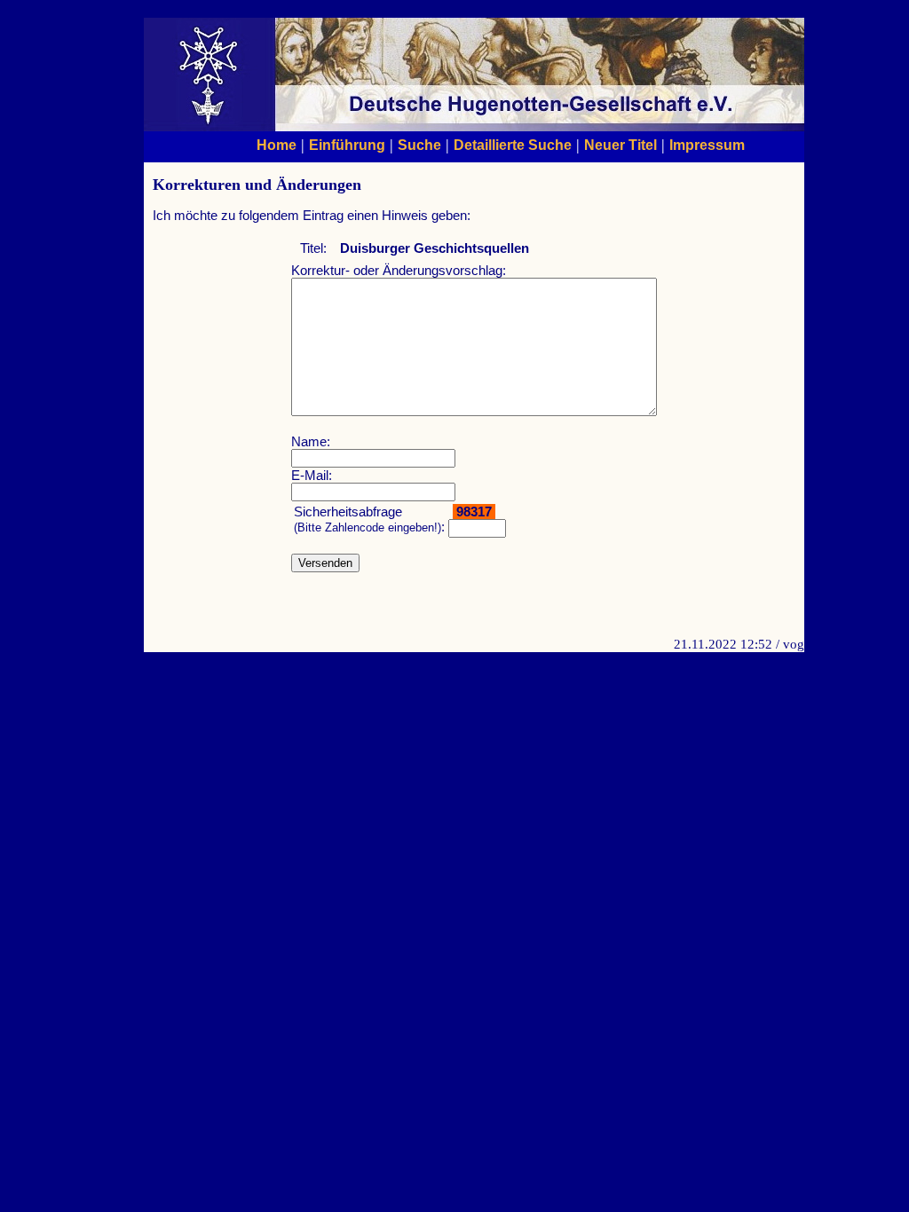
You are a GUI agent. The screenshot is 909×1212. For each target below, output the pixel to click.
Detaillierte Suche (513, 145)
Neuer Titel (620, 145)
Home (276, 145)
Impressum (707, 145)
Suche (419, 145)
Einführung (347, 145)
